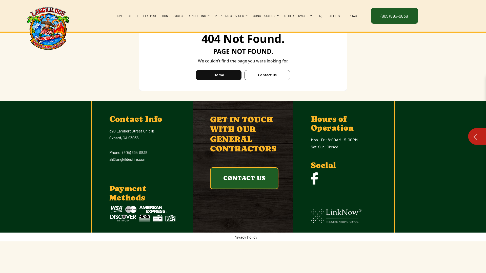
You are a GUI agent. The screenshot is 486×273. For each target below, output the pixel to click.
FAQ (319, 15)
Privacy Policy (245, 237)
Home (120, 15)
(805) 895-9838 (135, 152)
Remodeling (197, 15)
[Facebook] (314, 178)
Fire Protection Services (163, 15)
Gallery (334, 15)
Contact (352, 15)
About (133, 15)
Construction (264, 15)
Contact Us (244, 178)
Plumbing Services (229, 15)
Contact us (267, 75)
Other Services (296, 15)
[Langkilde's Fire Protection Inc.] (47, 27)
